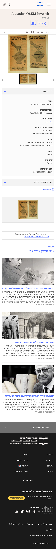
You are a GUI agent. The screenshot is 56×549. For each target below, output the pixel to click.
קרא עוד (29, 480)
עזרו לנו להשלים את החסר (36, 236)
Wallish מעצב (48, 122)
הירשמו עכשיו (16, 498)
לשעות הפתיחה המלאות (40, 535)
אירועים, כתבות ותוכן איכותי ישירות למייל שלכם (40, 498)
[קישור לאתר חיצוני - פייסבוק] (39, 511)
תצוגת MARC (47, 190)
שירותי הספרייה (40, 427)
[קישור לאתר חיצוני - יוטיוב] (16, 511)
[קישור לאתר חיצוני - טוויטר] (34, 511)
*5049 (49, 529)
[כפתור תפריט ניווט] (49, 4)
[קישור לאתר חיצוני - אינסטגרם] (28, 511)
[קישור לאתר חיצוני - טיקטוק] (22, 511)
